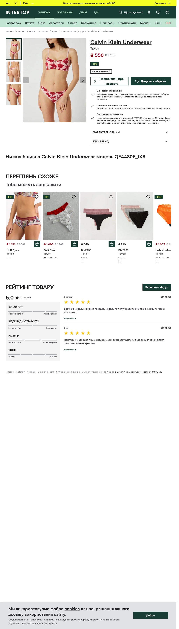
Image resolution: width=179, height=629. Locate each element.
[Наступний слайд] (83, 80)
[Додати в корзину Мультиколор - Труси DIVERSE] (112, 244)
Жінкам (44, 31)
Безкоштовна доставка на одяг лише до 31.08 (89, 3)
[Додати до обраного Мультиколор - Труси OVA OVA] (73, 197)
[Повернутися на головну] (17, 12)
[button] (26, 80)
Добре (150, 615)
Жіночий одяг (47, 372)
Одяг (54, 31)
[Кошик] (167, 12)
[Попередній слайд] (26, 80)
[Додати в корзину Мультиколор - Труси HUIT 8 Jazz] (37, 244)
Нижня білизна (68, 31)
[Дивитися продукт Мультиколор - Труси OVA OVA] (61, 216)
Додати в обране (153, 81)
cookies (72, 609)
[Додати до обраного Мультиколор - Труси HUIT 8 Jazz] (36, 197)
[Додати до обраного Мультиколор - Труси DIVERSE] (111, 197)
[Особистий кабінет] (149, 12)
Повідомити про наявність (111, 81)
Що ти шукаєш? (133, 12)
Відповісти (70, 318)
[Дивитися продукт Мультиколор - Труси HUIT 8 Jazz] (23, 216)
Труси (83, 31)
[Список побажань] (158, 12)
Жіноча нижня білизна (69, 372)
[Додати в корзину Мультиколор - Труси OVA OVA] (74, 244)
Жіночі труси (91, 372)
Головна (10, 31)
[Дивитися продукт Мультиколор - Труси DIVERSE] (98, 216)
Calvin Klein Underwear (101, 31)
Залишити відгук (156, 287)
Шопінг (21, 31)
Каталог (33, 31)
